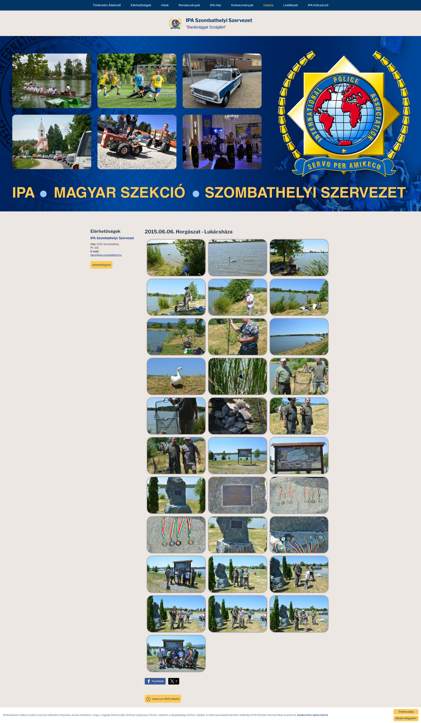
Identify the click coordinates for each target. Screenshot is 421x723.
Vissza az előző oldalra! (165, 699)
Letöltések (290, 5)
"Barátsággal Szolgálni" (219, 23)
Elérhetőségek (141, 5)
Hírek (165, 5)
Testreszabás (406, 711)
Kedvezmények (242, 5)
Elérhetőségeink (101, 265)
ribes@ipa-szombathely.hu (106, 255)
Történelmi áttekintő (107, 5)
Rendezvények (189, 5)
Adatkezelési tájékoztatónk (312, 715)
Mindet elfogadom (406, 718)
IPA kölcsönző (318, 5)
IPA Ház (215, 5)
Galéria (268, 5)
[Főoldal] (175, 23)
